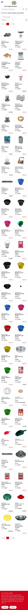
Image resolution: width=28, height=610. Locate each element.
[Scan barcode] (26, 9)
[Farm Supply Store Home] (14, 3)
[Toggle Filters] (26, 20)
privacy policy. (12, 599)
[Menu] (2, 2)
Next (14, 23)
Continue (5, 607)
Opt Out (13, 607)
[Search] (23, 9)
